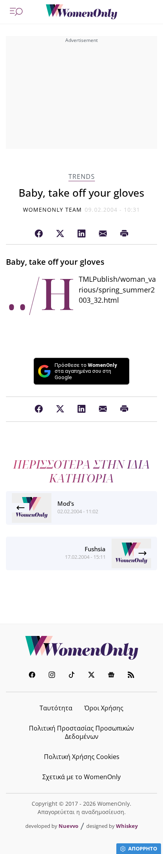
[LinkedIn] (81, 234)
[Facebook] (39, 234)
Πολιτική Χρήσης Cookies (81, 756)
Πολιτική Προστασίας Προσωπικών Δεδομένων (81, 732)
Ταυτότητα (56, 708)
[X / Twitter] (60, 234)
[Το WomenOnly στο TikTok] (72, 675)
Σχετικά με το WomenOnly (81, 776)
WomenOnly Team (52, 209)
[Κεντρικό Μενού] (16, 12)
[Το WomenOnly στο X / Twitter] (91, 675)
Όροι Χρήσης (103, 708)
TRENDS (81, 177)
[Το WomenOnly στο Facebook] (32, 675)
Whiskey (127, 825)
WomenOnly (81, 648)
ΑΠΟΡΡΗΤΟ (142, 848)
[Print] (124, 234)
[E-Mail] (103, 234)
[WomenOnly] (81, 12)
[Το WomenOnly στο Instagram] (52, 675)
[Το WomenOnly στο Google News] (111, 675)
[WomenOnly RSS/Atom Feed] (131, 675)
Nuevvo (68, 825)
